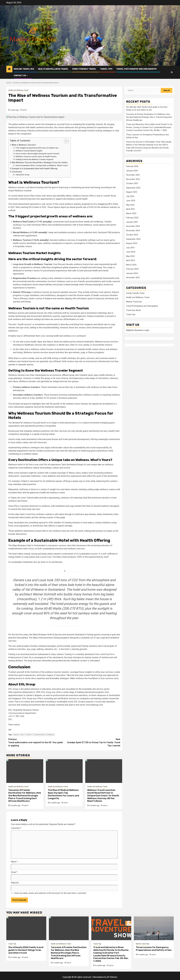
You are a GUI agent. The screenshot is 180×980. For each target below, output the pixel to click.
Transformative (39, 735)
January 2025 (132, 222)
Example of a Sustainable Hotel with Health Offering (34, 169)
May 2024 (130, 256)
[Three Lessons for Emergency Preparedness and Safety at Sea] (154, 928)
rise (22, 735)
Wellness (50, 735)
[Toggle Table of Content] (65, 141)
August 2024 (131, 243)
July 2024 (130, 247)
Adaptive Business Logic (137, 330)
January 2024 (132, 273)
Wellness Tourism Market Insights (29, 151)
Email (14, 872)
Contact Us (20, 75)
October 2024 (132, 235)
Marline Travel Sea (24, 69)
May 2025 (130, 205)
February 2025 (132, 218)
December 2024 (133, 226)
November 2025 (133, 179)
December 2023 (133, 277)
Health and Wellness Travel (53, 69)
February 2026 (132, 166)
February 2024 (132, 269)
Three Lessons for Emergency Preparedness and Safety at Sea (153, 948)
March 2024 (131, 265)
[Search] (171, 72)
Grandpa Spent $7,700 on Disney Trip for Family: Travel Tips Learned (93, 742)
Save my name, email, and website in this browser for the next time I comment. (50, 893)
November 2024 (133, 230)
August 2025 (131, 192)
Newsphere (98, 977)
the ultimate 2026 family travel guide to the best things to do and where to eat (25, 950)
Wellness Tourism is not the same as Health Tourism (36, 157)
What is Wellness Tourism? (24, 145)
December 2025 (133, 175)
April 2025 (130, 209)
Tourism (28, 735)
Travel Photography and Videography (136, 69)
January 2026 (132, 170)
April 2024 (130, 260)
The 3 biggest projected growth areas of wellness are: (37, 148)
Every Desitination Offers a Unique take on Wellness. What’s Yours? (42, 165)
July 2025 (130, 196)
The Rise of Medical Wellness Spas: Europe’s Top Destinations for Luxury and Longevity (63, 794)
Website (15, 882)
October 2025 (132, 183)
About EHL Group (22, 175)
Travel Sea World (133, 310)
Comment (16, 828)
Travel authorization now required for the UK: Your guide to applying (35, 742)
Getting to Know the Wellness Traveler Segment (34, 159)
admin (24, 110)
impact (16, 735)
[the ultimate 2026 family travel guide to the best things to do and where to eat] (26, 928)
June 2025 (130, 200)
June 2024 (130, 252)
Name (14, 861)
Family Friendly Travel (84, 69)
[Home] (9, 69)
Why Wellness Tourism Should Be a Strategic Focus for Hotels (39, 162)
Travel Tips (106, 69)
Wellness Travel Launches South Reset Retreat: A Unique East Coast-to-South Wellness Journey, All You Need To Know (103, 795)
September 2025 (133, 188)
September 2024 (133, 239)
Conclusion (17, 172)
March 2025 (131, 213)
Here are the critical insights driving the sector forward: (37, 154)
